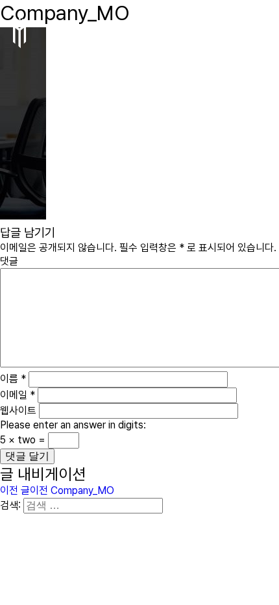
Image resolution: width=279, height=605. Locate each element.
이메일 (17, 395)
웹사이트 (18, 410)
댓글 (9, 261)
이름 (13, 379)
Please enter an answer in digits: (73, 425)
